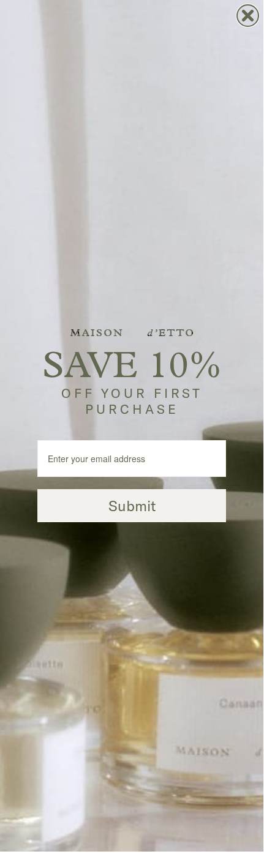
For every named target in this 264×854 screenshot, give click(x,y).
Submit (132, 505)
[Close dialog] (247, 15)
